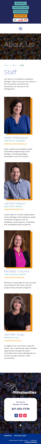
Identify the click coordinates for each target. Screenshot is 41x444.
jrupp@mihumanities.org (12, 340)
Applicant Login (20, 7)
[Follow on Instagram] (20, 415)
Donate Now (20, 16)
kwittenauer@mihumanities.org (15, 143)
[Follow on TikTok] (25, 415)
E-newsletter (21, 12)
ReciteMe (20, 20)
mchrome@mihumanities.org (14, 277)
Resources (20, 3)
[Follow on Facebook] (16, 415)
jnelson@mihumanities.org (13, 209)
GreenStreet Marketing (31, 442)
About (14, 65)
